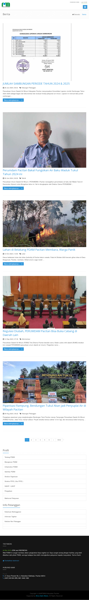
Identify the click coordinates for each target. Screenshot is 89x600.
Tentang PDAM (10, 457)
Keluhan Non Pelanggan (13, 521)
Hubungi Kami (74, 2)
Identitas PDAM (10, 472)
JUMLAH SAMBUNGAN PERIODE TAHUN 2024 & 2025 (36, 83)
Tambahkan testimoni (11, 560)
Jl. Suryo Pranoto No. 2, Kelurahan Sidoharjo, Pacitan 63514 (25, 576)
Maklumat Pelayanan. (12, 498)
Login (85, 2)
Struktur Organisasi (11, 476)
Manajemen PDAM (11, 462)
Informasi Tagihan (11, 516)
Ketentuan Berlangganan (13, 512)
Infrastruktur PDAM (11, 467)
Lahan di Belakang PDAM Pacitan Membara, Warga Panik (39, 249)
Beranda (77, 14)
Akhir (59, 440)
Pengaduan (8, 491)
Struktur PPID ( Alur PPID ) (14, 481)
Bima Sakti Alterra (42, 596)
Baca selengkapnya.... (12, 100)
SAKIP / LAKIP (10, 486)
